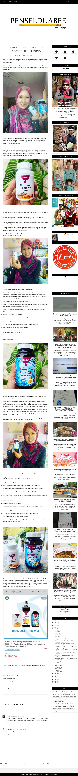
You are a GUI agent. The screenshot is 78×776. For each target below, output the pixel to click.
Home (25, 763)
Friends (73, 694)
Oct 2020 (57, 635)
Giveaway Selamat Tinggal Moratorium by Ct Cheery (66, 650)
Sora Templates (29, 774)
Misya (9, 716)
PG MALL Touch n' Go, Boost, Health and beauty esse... (65, 653)
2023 (55, 625)
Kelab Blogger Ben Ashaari (66, 699)
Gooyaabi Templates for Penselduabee (48, 774)
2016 (55, 678)
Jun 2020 (57, 664)
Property (60, 706)
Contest (54, 694)
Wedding (55, 711)
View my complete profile (68, 237)
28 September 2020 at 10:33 (19, 729)
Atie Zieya (10, 729)
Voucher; (72, 708)
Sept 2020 (58, 636)
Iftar (75, 696)
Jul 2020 (57, 662)
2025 (55, 622)
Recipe (72, 706)
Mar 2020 (57, 668)
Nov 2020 (57, 633)
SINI (17, 586)
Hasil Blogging (56, 696)
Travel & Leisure (65, 708)
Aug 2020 (57, 661)
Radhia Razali (69, 235)
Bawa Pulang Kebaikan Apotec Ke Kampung (66, 646)
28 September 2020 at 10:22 (17, 716)
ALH (54, 691)
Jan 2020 (57, 672)
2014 (55, 681)
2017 (55, 676)
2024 (55, 624)
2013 (55, 682)
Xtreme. (59, 711)
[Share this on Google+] (11, 688)
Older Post (46, 763)
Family (62, 694)
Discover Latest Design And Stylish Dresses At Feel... (66, 638)
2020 (55, 630)
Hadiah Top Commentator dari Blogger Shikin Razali (65, 656)
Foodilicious (67, 694)
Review (54, 708)
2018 (55, 675)
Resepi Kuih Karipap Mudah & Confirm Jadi (66, 648)
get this (65, 612)
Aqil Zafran (58, 691)
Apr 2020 (57, 667)
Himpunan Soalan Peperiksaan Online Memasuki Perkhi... (64, 641)
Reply (9, 722)
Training (59, 708)
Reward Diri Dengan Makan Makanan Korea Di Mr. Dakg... (66, 658)
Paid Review (72, 703)
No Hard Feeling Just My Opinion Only (61, 703)
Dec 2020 (57, 631)
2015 (55, 679)
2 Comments (33, 56)
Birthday (64, 691)
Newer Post (4, 763)
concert (64, 711)
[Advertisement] (65, 722)
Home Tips (62, 696)
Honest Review (69, 696)
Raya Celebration (66, 706)
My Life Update (61, 701)
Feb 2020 (57, 670)
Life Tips (55, 701)
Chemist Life (69, 691)
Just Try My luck (56, 699)
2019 (55, 673)
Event (59, 694)
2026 (55, 621)
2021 (55, 628)
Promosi (55, 706)
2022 (55, 627)
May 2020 (57, 665)
